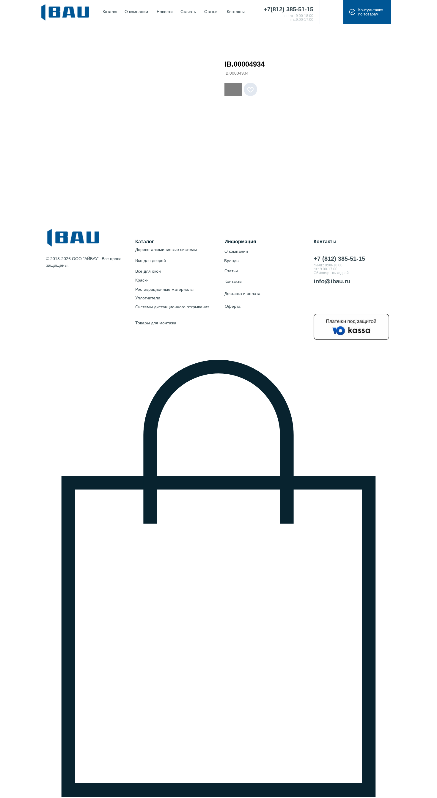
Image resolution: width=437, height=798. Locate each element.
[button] (367, 12)
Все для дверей (150, 260)
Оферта (232, 306)
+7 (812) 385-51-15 (339, 258)
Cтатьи (231, 270)
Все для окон (148, 271)
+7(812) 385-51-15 (288, 9)
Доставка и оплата (242, 293)
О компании (236, 251)
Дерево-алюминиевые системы (166, 249)
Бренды (231, 260)
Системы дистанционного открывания (172, 306)
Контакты (233, 281)
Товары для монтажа (155, 323)
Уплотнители (147, 298)
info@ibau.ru (332, 281)
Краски (142, 280)
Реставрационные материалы (164, 289)
